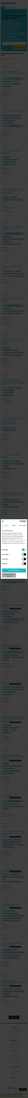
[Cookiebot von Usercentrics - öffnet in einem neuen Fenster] (20, 521)
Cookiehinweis (11, 541)
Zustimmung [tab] (5, 525)
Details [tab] (14, 525)
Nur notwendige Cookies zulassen (9, 575)
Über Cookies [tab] (22, 525)
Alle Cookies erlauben (14, 570)
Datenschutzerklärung (19, 539)
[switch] (24, 554)
